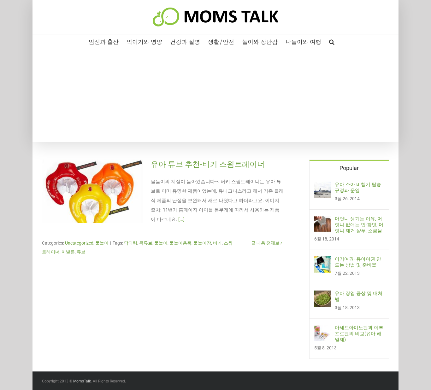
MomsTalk (82, 381)
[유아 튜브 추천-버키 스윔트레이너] (92, 191)
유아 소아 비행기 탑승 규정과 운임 (358, 187)
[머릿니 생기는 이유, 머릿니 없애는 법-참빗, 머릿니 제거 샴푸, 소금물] (322, 220)
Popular (349, 168)
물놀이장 (202, 243)
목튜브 (145, 243)
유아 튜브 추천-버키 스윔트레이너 (208, 164)
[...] (181, 219)
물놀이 (102, 243)
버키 (217, 243)
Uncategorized (79, 243)
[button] (331, 41)
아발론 (68, 251)
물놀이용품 (180, 243)
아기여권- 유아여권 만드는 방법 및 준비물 (358, 262)
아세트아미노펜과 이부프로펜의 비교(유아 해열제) (359, 333)
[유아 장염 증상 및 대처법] (322, 295)
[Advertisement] (215, 95)
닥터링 (130, 243)
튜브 (81, 251)
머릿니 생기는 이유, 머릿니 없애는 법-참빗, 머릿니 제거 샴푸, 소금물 (359, 225)
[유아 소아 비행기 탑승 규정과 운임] (322, 186)
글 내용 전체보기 (267, 243)
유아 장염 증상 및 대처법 (358, 296)
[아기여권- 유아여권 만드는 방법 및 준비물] (322, 261)
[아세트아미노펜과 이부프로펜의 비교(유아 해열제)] (322, 329)
